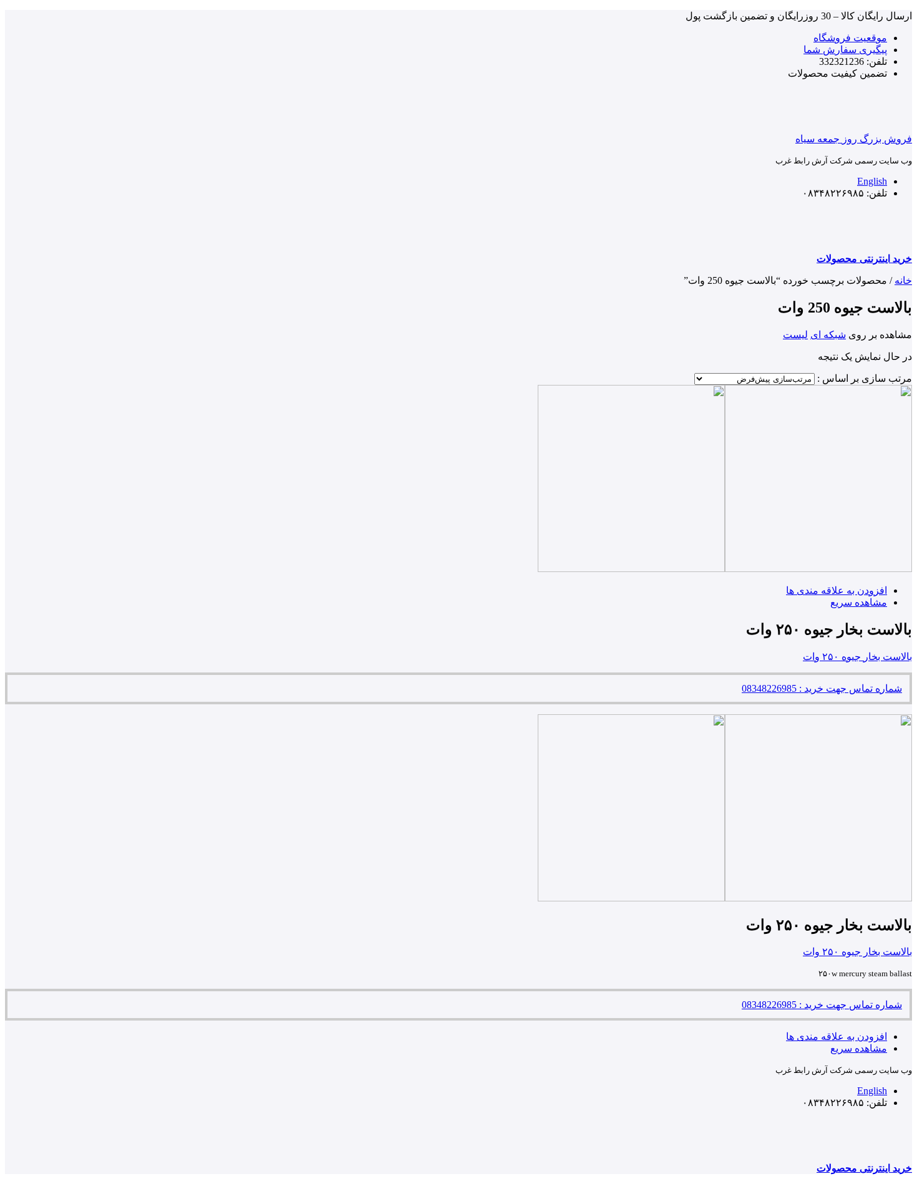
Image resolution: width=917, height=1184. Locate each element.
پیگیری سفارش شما (845, 49)
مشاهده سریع (858, 602)
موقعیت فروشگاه (850, 37)
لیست (795, 334)
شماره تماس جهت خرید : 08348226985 (822, 688)
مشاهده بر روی (880, 334)
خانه (903, 280)
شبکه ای (828, 334)
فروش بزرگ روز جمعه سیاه (853, 138)
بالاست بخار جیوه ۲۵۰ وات (857, 656)
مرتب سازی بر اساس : (864, 378)
